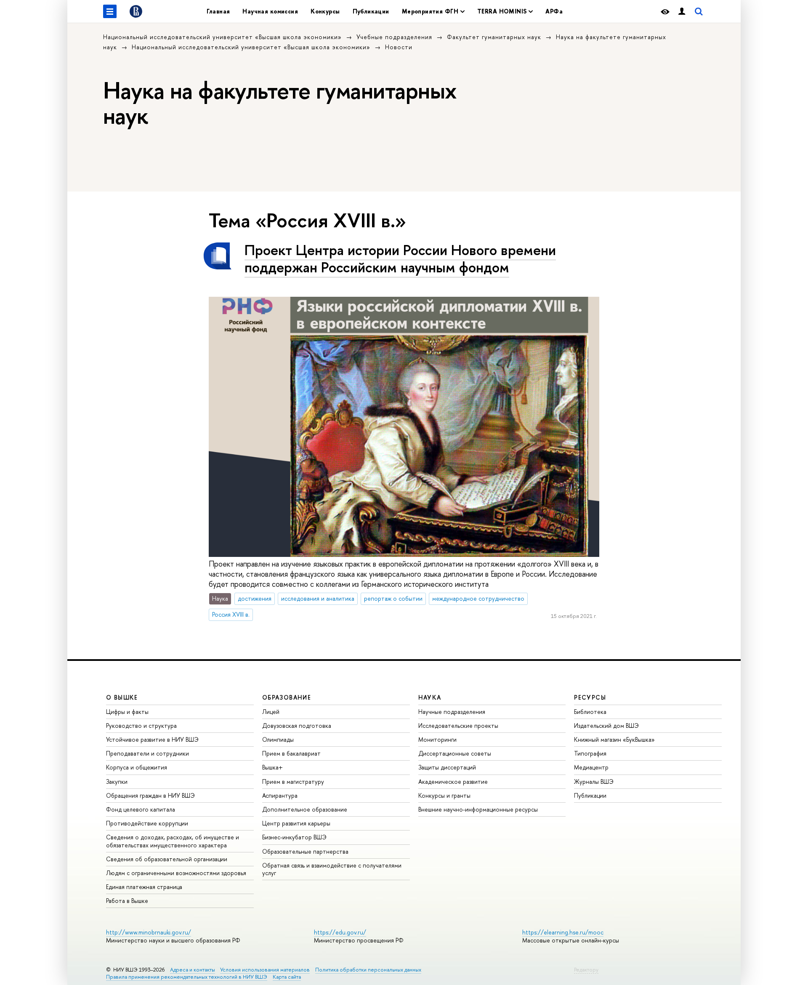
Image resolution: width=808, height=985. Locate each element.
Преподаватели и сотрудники (147, 753)
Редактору (586, 969)
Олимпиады (278, 739)
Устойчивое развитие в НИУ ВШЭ (152, 739)
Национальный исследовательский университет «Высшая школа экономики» (222, 37)
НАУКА (429, 697)
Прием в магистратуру (293, 781)
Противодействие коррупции (147, 823)
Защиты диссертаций (447, 767)
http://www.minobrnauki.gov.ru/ (148, 932)
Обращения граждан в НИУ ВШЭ (150, 795)
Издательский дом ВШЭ (606, 725)
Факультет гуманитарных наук (494, 37)
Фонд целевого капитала (140, 809)
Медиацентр (591, 767)
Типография (590, 753)
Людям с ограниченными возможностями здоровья (176, 873)
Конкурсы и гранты (444, 795)
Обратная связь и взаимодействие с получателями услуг (331, 869)
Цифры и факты (127, 712)
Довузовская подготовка (296, 725)
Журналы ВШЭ (594, 781)
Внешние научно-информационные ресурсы (478, 809)
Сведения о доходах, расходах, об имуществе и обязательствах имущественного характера (172, 841)
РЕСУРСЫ (590, 697)
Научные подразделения (451, 712)
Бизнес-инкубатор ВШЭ (294, 837)
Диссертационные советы (454, 753)
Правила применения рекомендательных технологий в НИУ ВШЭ (186, 976)
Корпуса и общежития (136, 767)
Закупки (117, 781)
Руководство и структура (141, 725)
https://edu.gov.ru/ (340, 932)
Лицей (270, 712)
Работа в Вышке (127, 901)
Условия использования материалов (265, 969)
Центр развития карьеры (296, 823)
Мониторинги (437, 739)
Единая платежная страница (144, 887)
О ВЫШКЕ (122, 697)
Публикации (371, 11)
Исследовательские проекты (458, 725)
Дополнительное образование (304, 809)
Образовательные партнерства (305, 851)
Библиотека (590, 712)
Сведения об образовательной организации (166, 859)
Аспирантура (280, 795)
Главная (218, 11)
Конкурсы (325, 11)
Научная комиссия (270, 11)
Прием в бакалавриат (291, 753)
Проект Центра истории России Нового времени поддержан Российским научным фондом (400, 258)
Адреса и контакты (192, 969)
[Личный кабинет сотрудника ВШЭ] (681, 11)
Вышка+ (272, 767)
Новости (398, 47)
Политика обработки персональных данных (368, 969)
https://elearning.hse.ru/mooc (562, 932)
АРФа (554, 11)
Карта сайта (287, 976)
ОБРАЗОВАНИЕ (286, 697)
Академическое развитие (453, 781)
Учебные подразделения (394, 37)
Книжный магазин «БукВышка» (614, 739)
